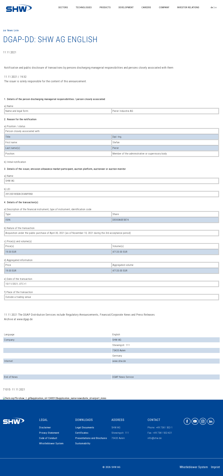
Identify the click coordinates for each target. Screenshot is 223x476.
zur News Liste (11, 30)
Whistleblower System (51, 443)
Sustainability (82, 443)
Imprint (215, 467)
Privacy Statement (49, 432)
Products (105, 7)
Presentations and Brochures (91, 438)
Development (126, 7)
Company (164, 7)
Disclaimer (45, 427)
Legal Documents (84, 427)
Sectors (63, 7)
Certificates (81, 432)
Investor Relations (188, 7)
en (216, 7)
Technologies (84, 7)
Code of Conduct (48, 438)
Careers (146, 7)
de (212, 7)
